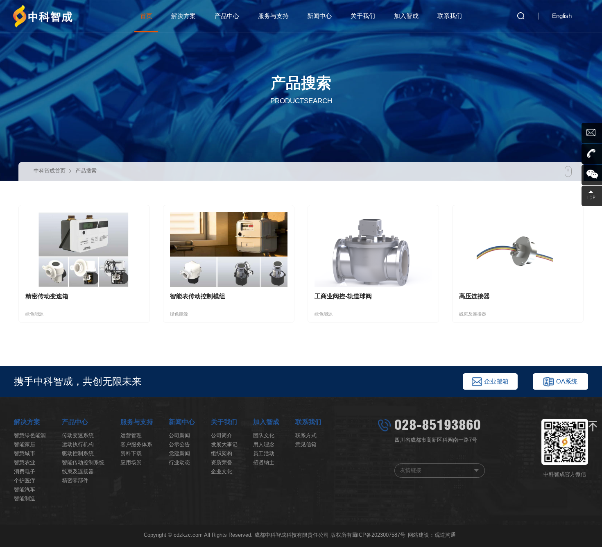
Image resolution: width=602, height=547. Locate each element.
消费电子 (24, 471)
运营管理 (131, 435)
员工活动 (263, 453)
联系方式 (306, 435)
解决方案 (183, 16)
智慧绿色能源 (30, 435)
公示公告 (179, 444)
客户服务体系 (136, 444)
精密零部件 (75, 480)
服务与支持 (273, 16)
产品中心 (227, 16)
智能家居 (24, 444)
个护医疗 (24, 480)
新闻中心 (319, 16)
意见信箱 (306, 444)
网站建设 (418, 535)
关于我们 (363, 16)
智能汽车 (24, 489)
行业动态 (179, 462)
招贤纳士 (263, 462)
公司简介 (221, 435)
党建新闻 (179, 453)
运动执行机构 (78, 444)
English (562, 16)
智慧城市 (24, 453)
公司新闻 (179, 435)
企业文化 (221, 471)
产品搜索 (86, 171)
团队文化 (263, 435)
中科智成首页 (50, 171)
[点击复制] (592, 133)
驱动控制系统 (78, 453)
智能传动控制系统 (83, 462)
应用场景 (131, 462)
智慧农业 (24, 462)
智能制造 (24, 498)
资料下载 (131, 453)
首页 (146, 16)
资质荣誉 (221, 462)
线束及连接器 (78, 471)
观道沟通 (445, 535)
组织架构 (221, 453)
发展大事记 (224, 444)
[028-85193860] (592, 154)
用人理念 (263, 444)
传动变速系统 (78, 435)
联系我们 (449, 16)
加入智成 (406, 16)
